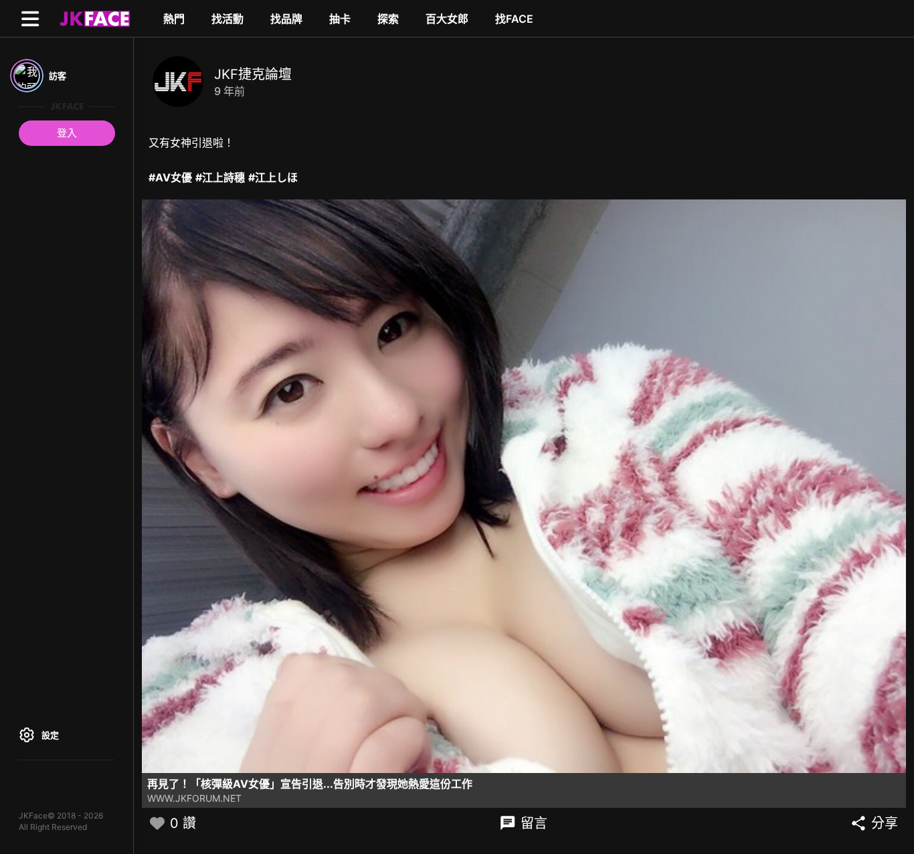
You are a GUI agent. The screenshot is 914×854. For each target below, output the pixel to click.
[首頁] (93, 18)
